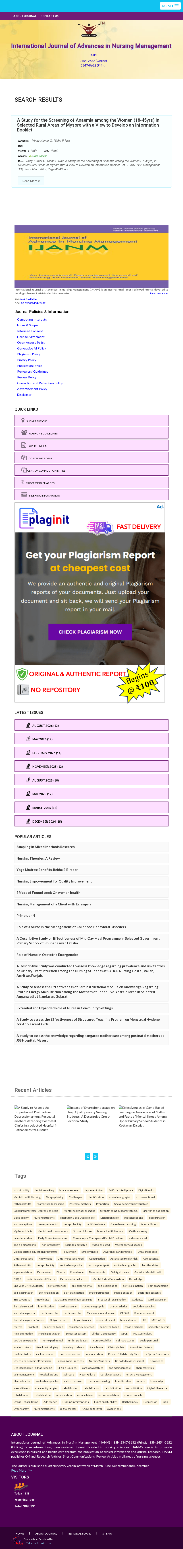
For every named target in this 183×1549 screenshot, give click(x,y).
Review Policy (26, 377)
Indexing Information (43, 495)
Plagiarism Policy (28, 354)
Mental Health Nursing (27, 1197)
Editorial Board (80, 1533)
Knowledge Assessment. (129, 1360)
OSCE (124, 1333)
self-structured (125, 1340)
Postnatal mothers (80, 1203)
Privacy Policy (26, 360)
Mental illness (149, 1224)
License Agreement (31, 337)
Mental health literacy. (110, 1231)
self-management (24, 1374)
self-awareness (57, 1285)
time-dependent (23, 1238)
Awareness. (114, 1408)
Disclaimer (24, 394)
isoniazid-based (105, 1319)
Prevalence (77, 1272)
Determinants (97, 1272)
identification (96, 1197)
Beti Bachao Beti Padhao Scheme (33, 1367)
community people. (46, 1388)
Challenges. (76, 1197)
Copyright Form (39, 458)
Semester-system (158, 1326)
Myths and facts (23, 1231)
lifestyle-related (23, 1306)
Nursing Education (49, 1333)
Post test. (33, 1326)
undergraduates (78, 1340)
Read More (30, 181)
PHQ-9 (17, 1278)
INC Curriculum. (142, 1333)
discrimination (156, 1217)
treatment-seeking (99, 1381)
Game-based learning (123, 1224)
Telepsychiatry (54, 1197)
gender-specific (133, 1394)
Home (20, 1533)
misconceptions (133, 1217)
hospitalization (128, 1319)
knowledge (157, 1381)
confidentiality (22, 1353)
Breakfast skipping (47, 1347)
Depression (44, 1272)
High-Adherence (157, 1388)
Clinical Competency (104, 1333)
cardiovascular (68, 1306)
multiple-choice (96, 1224)
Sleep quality (21, 1217)
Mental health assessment (79, 1210)
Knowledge (45, 1258)
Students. (137, 1299)
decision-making (44, 1190)
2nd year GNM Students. (28, 1285)
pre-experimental (48, 1224)
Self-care (68, 1374)
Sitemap (107, 1533)
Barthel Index (130, 1401)
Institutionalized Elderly (41, 1278)
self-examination (108, 1285)
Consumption (97, 1258)
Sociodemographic (76, 1244)
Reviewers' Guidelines (32, 371)
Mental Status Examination (108, 1278)
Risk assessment (144, 1313)
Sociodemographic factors (29, 1319)
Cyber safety (21, 1408)
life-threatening (138, 1231)
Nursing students (44, 1217)
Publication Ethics (29, 366)
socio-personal (149, 1340)
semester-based (53, 1326)
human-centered (69, 1190)
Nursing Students (99, 1360)
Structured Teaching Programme (73, 1299)
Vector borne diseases (128, 1244)
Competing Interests (32, 319)
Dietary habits (116, 1347)
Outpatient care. (59, 1319)
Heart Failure (87, 1374)
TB (144, 1319)
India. (166, 1401)
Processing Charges (39, 483)
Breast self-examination (112, 1299)
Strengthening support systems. (118, 1210)
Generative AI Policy (31, 348)
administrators (22, 1347)
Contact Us (49, 16)
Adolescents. (150, 1258)
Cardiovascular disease (101, 1313)
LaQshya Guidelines (157, 1353)
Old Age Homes (120, 1272)
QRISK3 (124, 1313)
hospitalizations (49, 1374)
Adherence (50, 1401)
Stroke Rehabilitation (26, 1401)
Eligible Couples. (67, 1367)
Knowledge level (92, 1408)
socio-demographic (25, 1244)
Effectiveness (89, 1251)
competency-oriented (81, 1326)
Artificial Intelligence (120, 1190)
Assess (140, 1381)
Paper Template (37, 446)
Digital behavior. (109, 1217)
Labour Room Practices (70, 1360)
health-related (150, 1265)
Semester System (76, 1333)
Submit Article (36, 421)
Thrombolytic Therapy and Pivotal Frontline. (98, 1238)
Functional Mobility (105, 1401)
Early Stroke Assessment (53, 1238)
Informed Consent (30, 331)
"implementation (23, 1333)
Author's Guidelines (42, 433)
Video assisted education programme (36, 1251)
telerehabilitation (108, 1394)
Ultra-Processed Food (71, 1258)
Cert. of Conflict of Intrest (47, 470)
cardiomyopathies (92, 1367)
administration (94, 1353)
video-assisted (138, 1238)
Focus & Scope (27, 325)
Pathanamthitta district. (73, 1278)
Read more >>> (159, 293)
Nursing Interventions (75, 1401)
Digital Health (146, 1190)
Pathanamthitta (22, 1203)
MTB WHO (158, 1319)
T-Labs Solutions (38, 1543)
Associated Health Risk (123, 1258)
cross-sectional (145, 1197)
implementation (94, 1190)
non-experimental (52, 1340)
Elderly (60, 1272)
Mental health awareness (53, 1231)
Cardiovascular (157, 1299)
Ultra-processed (147, 1251)
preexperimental (99, 1292)
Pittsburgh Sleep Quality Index (77, 1217)
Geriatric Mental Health (148, 1272)
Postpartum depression (50, 1203)
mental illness (22, 1388)
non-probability (72, 1224)
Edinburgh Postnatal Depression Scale (36, 1210)
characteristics (118, 1306)
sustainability (21, 1190)
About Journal (24, 16)
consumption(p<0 (98, 1265)
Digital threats (68, 1408)
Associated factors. (141, 1347)
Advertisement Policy (32, 389)
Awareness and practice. (117, 1251)
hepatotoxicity (82, 1319)
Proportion (102, 1203)
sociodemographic (120, 1197)
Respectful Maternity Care (123, 1353)
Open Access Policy (31, 342)
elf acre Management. (139, 1374)
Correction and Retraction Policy (40, 383)
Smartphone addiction (156, 1210)
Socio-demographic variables (131, 1203)
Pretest (18, 1326)
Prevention (69, 1251)
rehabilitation (70, 1388)
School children (82, 1231)
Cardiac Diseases (110, 1374)
